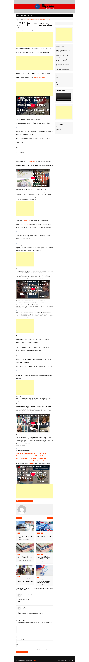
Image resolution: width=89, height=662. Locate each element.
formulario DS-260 (29, 221)
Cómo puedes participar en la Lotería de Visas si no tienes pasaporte (30, 460)
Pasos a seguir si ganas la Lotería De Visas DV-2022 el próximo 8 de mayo (31, 455)
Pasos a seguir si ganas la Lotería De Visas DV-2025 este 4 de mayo (25, 557)
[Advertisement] (34, 39)
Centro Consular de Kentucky (29, 233)
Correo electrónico (20, 639)
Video (25, 15)
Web (17, 644)
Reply (19, 601)
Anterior (19, 518)
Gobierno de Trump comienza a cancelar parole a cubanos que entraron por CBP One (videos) (63, 50)
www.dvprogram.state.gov (39, 77)
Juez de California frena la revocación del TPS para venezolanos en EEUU (63, 55)
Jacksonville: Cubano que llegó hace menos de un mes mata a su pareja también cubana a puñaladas (62, 59)
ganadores (20, 500)
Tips (28, 15)
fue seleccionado (27, 220)
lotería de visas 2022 (28, 500)
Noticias (21, 15)
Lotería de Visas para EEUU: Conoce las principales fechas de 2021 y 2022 (31, 458)
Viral (31, 15)
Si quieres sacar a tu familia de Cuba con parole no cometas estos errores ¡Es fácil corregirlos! (25, 580)
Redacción (19, 30)
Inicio (18, 15)
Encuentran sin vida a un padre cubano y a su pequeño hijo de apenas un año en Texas (64, 64)
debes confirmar (27, 224)
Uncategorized (58, 129)
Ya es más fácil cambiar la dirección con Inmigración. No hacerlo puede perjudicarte (43, 581)
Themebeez (34, 660)
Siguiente (49, 518)
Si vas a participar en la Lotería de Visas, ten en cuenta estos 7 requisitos (31, 453)
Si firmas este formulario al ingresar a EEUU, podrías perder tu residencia (25, 536)
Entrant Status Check (31, 161)
